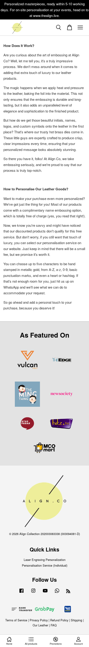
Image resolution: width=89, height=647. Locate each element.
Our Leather (40, 625)
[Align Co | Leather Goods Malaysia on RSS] (68, 592)
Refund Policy (59, 620)
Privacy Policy (39, 620)
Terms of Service (16, 620)
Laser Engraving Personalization (44, 559)
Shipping (76, 620)
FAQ (54, 625)
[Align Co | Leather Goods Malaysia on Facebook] (21, 592)
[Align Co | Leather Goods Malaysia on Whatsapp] (57, 592)
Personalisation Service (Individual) (44, 565)
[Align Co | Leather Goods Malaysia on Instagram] (33, 592)
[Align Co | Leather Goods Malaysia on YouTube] (45, 592)
